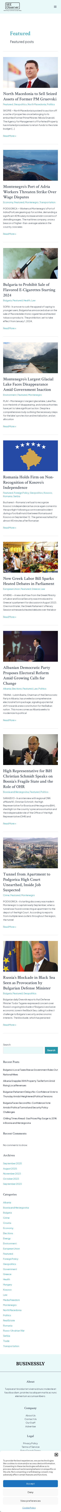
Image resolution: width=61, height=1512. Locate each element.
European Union (11, 588)
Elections (17, 688)
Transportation (47, 202)
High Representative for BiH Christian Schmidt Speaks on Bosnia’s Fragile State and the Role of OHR (28, 779)
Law (33, 300)
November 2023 (12, 1173)
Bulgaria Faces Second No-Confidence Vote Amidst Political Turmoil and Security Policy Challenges (27, 1107)
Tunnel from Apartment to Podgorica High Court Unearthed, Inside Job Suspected (26, 882)
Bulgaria (7, 300)
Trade (6, 1340)
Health (26, 300)
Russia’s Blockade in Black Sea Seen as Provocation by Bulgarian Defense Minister (29, 983)
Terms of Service (31, 1446)
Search (7, 1044)
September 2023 (12, 1183)
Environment (10, 394)
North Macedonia (37, 104)
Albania (7, 688)
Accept (30, 1483)
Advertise (30, 1426)
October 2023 (11, 1178)
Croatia (7, 1222)
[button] (56, 1454)
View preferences (30, 1500)
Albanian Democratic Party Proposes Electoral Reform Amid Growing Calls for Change (26, 675)
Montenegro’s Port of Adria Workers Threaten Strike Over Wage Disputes (29, 192)
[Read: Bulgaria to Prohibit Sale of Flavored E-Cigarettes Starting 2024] (30, 263)
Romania (7, 496)
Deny (30, 1492)
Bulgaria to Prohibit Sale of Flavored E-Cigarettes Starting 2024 (29, 290)
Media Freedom (11, 1300)
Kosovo (48, 492)
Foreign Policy (21, 492)
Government (10, 1269)
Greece (36, 588)
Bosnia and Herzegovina (16, 791)
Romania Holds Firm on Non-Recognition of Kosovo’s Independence (28, 482)
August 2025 (10, 1168)
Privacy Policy (30, 1443)
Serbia (16, 496)
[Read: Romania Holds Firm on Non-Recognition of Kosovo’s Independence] (30, 455)
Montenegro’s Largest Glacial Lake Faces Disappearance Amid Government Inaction (28, 384)
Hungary (7, 1284)
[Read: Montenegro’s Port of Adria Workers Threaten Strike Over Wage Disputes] (30, 165)
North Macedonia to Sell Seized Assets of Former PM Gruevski (30, 96)
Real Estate (9, 1320)
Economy (8, 202)
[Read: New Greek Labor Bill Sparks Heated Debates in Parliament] (30, 556)
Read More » (9, 136)
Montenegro (31, 202)
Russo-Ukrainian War (14, 1330)
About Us (31, 1415)
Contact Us (31, 1419)
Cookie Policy (29, 1508)
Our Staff (30, 1422)
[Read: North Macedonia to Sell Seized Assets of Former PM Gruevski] (30, 72)
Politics (51, 104)
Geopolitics (20, 104)
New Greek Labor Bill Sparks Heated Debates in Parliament (28, 581)
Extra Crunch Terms (30, 1450)
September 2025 (12, 1163)
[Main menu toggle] (55, 6)
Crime (6, 895)
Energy (7, 1238)
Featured (8, 104)
